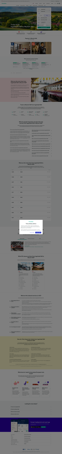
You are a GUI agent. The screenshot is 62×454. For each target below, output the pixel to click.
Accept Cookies (38, 232)
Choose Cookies (32, 232)
